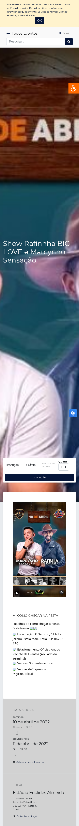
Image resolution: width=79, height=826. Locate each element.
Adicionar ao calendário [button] (30, 761)
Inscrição (39, 477)
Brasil (65, 33)
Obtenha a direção (27, 816)
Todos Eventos (25, 33)
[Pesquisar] (69, 41)
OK (39, 20)
